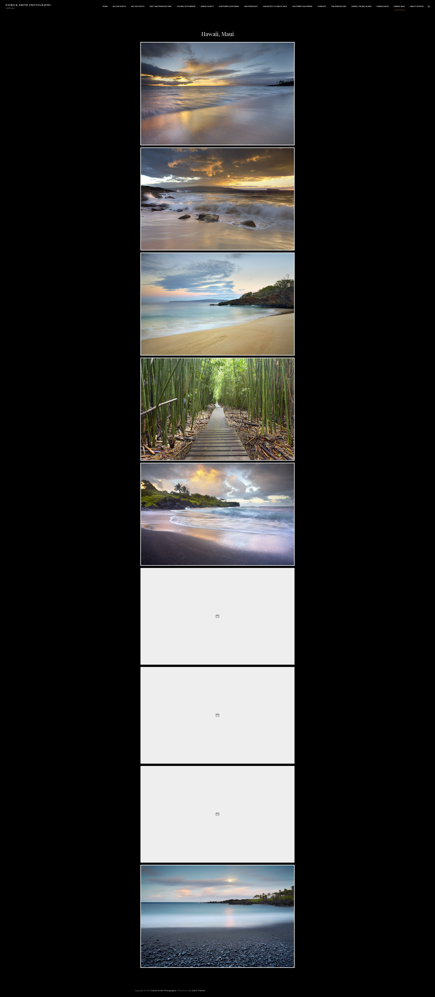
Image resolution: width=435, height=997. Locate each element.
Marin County (207, 6)
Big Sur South (137, 6)
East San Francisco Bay (161, 6)
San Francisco (251, 6)
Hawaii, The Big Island (361, 6)
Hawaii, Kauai (383, 6)
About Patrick (417, 6)
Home (105, 6)
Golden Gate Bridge (186, 6)
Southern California (302, 6)
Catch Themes (198, 991)
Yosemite (321, 6)
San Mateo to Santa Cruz (275, 6)
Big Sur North (119, 6)
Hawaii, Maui (399, 6)
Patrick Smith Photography (28, 4)
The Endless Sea (338, 6)
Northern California (229, 6)
